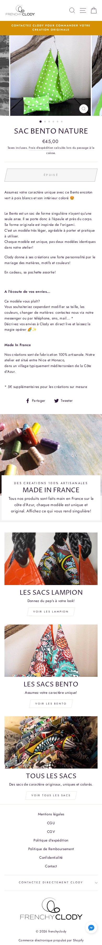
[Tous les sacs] (51, 742)
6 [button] (62, 122)
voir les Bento (51, 704)
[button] (91, 929)
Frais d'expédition (41, 148)
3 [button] (49, 122)
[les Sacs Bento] (51, 651)
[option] (51, 28)
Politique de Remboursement (51, 848)
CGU (51, 823)
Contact (51, 866)
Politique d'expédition (50, 840)
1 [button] (40, 122)
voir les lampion (51, 612)
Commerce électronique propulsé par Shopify (51, 940)
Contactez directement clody (51, 882)
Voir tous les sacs (51, 795)
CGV (51, 831)
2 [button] (45, 122)
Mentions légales (51, 814)
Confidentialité (51, 857)
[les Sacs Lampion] (51, 558)
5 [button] (58, 122)
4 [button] (54, 122)
